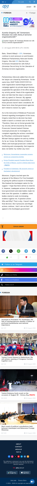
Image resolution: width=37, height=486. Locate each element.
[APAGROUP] (18, 467)
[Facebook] (9, 456)
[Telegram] (21, 456)
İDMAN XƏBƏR (18, 226)
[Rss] (28, 456)
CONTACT (18, 447)
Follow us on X (9, 285)
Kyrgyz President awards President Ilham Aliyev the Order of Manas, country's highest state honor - (19, 162)
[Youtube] (18, 456)
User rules (13, 480)
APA (20, 53)
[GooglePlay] (12, 473)
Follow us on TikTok (11, 275)
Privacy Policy (22, 480)
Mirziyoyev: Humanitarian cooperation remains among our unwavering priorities (18, 156)
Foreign (33, 13)
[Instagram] (12, 456)
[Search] (30, 2)
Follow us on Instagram (12, 270)
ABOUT (18, 444)
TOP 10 (18, 452)
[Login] (34, 2)
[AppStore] (25, 473)
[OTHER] (34, 7)
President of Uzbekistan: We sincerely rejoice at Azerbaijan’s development (18, 170)
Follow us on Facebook (12, 280)
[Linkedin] (25, 456)
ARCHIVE (18, 449)
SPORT (28, 7)
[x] (15, 456)
